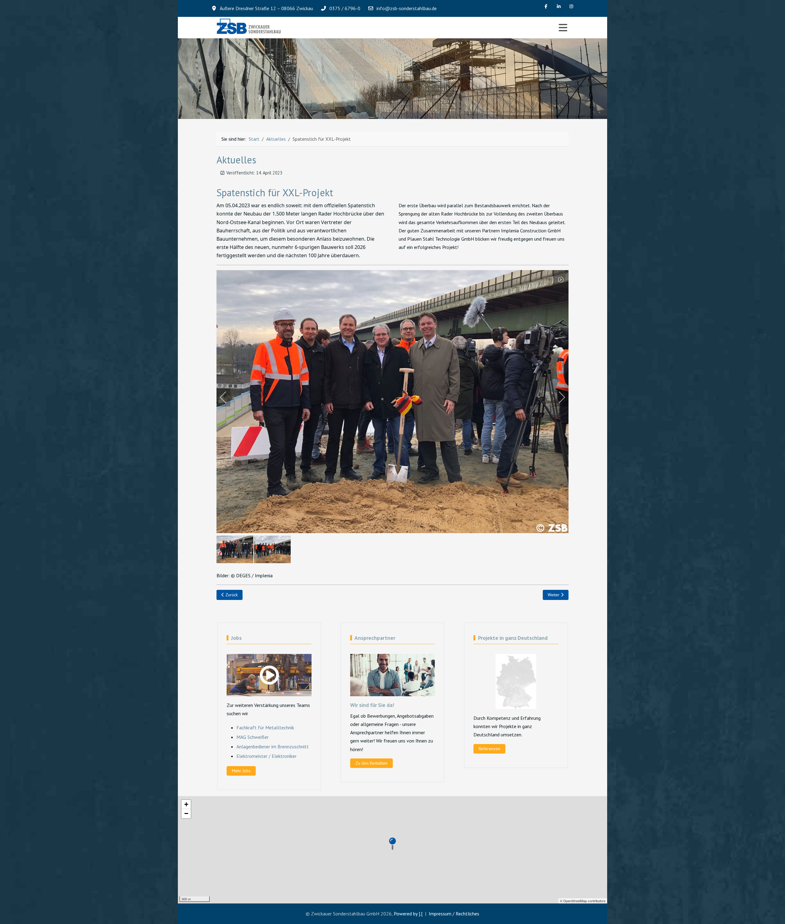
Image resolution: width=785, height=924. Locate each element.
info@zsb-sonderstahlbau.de (407, 8)
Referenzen (489, 748)
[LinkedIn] (558, 6)
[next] (558, 397)
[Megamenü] (563, 27)
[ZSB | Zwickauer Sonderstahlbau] (249, 27)
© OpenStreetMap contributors (583, 900)
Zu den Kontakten (371, 763)
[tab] (389, 106)
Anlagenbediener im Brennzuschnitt (272, 746)
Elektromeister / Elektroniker (266, 756)
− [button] (186, 813)
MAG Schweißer (252, 737)
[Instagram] (571, 6)
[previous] (227, 397)
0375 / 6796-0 (344, 8)
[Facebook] (546, 6)
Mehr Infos (218, 89)
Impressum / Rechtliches (454, 914)
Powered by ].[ (408, 914)
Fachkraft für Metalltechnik (265, 727)
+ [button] (186, 804)
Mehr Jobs (241, 770)
